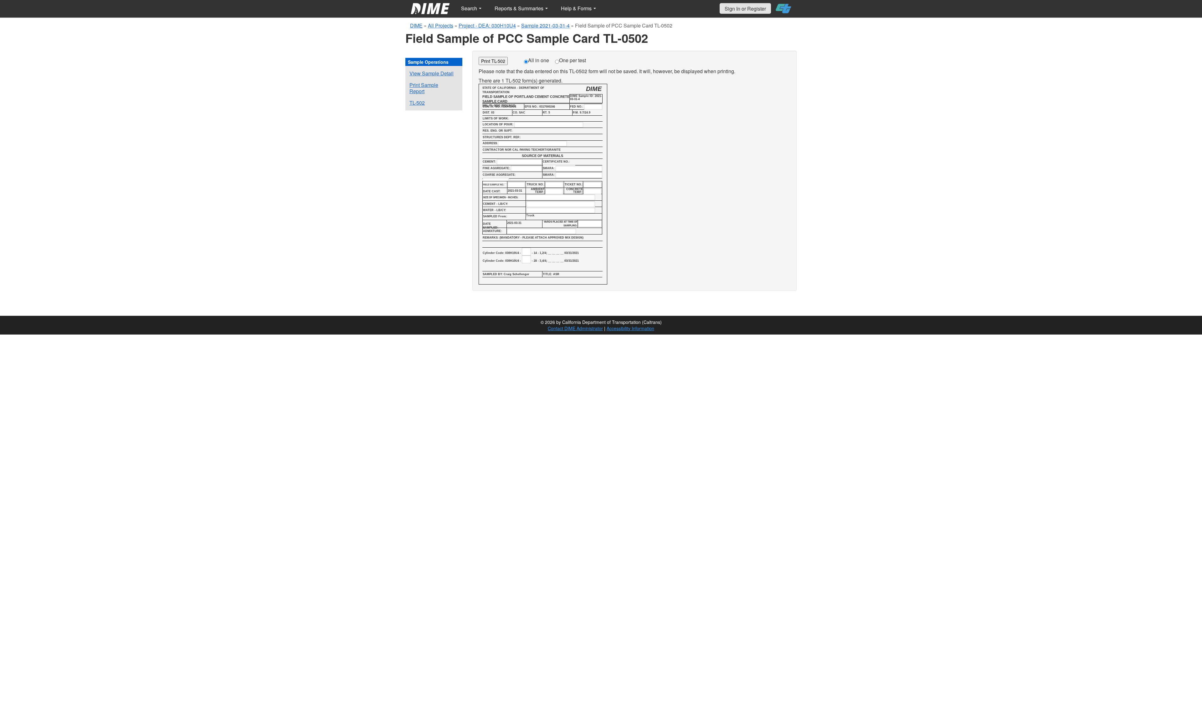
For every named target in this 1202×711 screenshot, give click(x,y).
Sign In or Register (745, 8)
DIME (416, 25)
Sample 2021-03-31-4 (545, 25)
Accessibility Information (630, 328)
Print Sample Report (423, 88)
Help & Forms (577, 8)
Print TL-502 (493, 61)
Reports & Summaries (520, 8)
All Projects (440, 25)
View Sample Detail (431, 73)
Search (469, 8)
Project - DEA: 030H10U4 (487, 25)
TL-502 (417, 102)
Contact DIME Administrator (575, 328)
